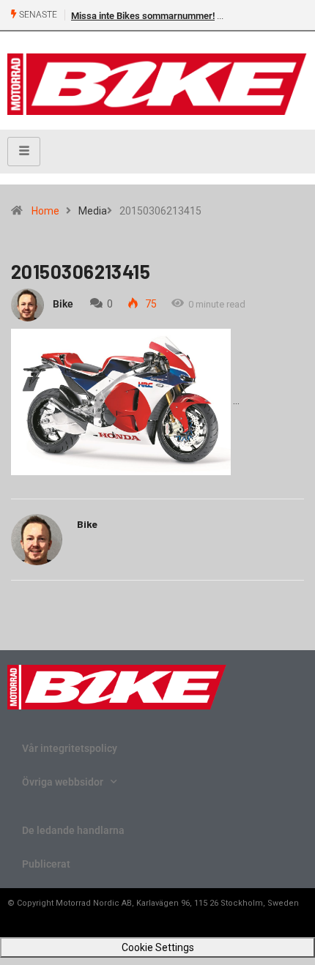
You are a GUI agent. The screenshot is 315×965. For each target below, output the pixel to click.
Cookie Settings (158, 947)
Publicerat (46, 864)
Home (45, 211)
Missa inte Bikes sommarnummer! (143, 15)
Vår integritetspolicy (69, 748)
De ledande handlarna (73, 830)
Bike (63, 304)
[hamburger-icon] (23, 151)
